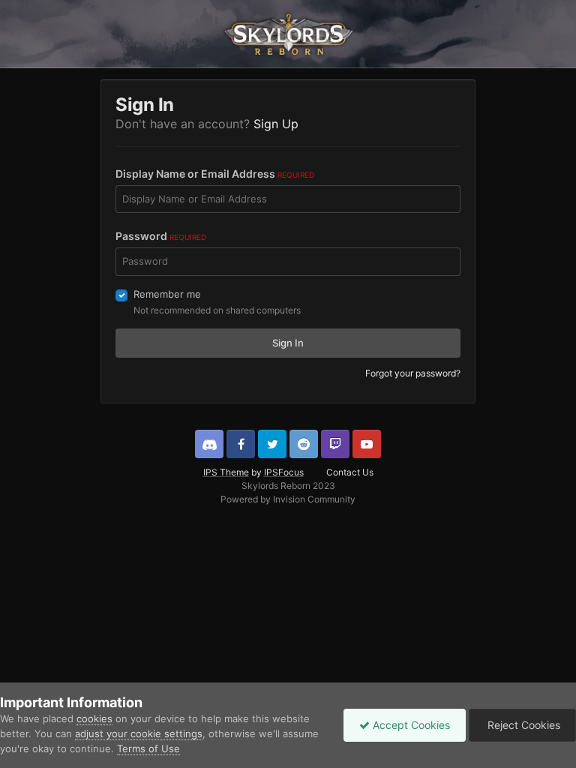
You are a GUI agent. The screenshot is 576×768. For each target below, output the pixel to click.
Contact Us (350, 472)
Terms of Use (148, 748)
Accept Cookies (410, 724)
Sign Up (276, 123)
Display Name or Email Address (215, 173)
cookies (94, 718)
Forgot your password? (412, 373)
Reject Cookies (522, 724)
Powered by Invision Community (288, 499)
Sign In (288, 343)
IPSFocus (284, 472)
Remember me (167, 294)
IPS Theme (226, 472)
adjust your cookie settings (138, 734)
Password (161, 236)
